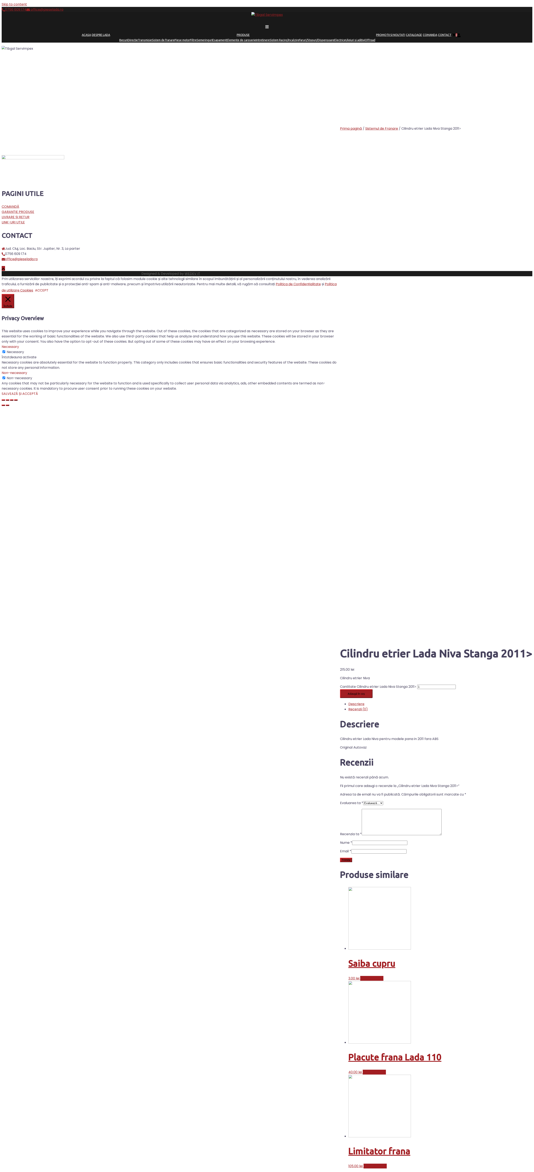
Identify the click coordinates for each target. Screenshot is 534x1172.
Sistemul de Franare (381, 128)
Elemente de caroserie (241, 40)
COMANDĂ (10, 206)
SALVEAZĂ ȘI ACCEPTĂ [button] (20, 393)
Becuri (123, 40)
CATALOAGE (414, 35)
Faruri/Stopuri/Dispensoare (316, 40)
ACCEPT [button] (41, 290)
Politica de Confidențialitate (298, 284)
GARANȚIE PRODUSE (18, 211)
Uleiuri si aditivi (355, 40)
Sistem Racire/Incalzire (284, 40)
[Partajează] (7, 400)
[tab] (440, 704)
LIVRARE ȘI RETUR (15, 217)
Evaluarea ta (351, 803)
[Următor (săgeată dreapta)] (7, 405)
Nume (346, 842)
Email (345, 851)
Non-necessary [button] (14, 372)
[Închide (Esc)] (3, 400)
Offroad (370, 40)
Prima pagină (351, 128)
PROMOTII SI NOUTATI (390, 35)
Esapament (219, 40)
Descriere (356, 704)
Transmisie (145, 40)
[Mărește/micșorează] (16, 400)
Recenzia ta (351, 834)
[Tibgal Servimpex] (267, 14)
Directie (133, 40)
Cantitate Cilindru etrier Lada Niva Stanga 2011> (378, 686)
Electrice (340, 40)
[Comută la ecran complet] (11, 400)
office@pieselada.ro (46, 9)
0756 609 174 (15, 9)
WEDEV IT (192, 273)
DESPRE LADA (101, 35)
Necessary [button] (10, 346)
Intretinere (263, 40)
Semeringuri (204, 40)
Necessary (15, 352)
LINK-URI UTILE (13, 222)
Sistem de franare (163, 40)
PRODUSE (243, 35)
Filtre (193, 40)
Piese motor (182, 40)
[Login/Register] (459, 35)
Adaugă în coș (356, 693)
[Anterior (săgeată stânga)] (3, 405)
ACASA (86, 35)
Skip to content (14, 4)
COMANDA (430, 35)
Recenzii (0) (358, 709)
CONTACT (444, 35)
